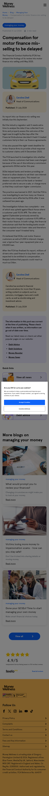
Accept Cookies (24, 402)
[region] (24, 398)
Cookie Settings (24, 409)
